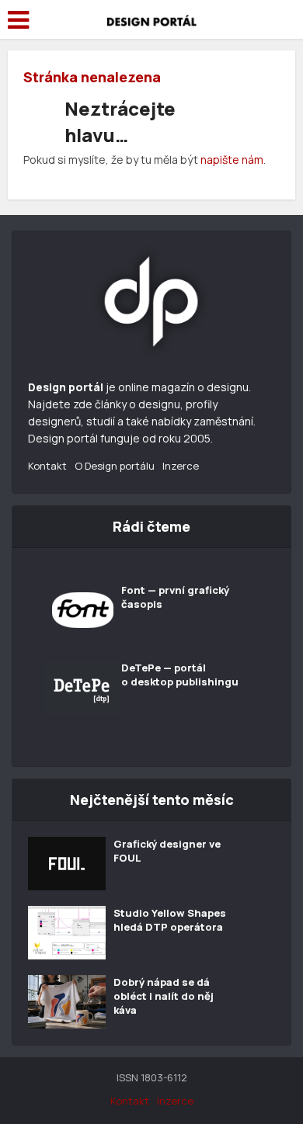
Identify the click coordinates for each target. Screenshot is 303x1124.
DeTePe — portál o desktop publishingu (180, 675)
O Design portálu (115, 466)
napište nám (231, 159)
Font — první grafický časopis (175, 597)
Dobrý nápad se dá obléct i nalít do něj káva (163, 996)
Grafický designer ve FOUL (167, 851)
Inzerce (180, 466)
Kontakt (47, 466)
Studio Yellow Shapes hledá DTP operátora (169, 920)
